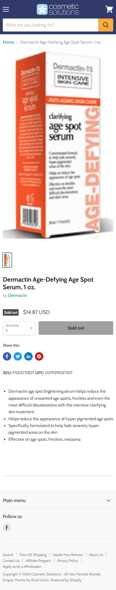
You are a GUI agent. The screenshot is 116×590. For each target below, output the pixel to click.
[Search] (105, 25)
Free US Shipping (33, 554)
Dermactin (17, 295)
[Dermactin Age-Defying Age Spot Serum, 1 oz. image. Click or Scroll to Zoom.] (58, 149)
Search (8, 554)
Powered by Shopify (66, 580)
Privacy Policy (67, 560)
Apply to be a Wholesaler (22, 566)
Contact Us (11, 560)
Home (8, 42)
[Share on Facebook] (7, 356)
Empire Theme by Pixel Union (26, 580)
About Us (96, 554)
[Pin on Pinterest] (39, 356)
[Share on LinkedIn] (28, 356)
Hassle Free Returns (68, 554)
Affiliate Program (38, 560)
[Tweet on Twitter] (18, 356)
